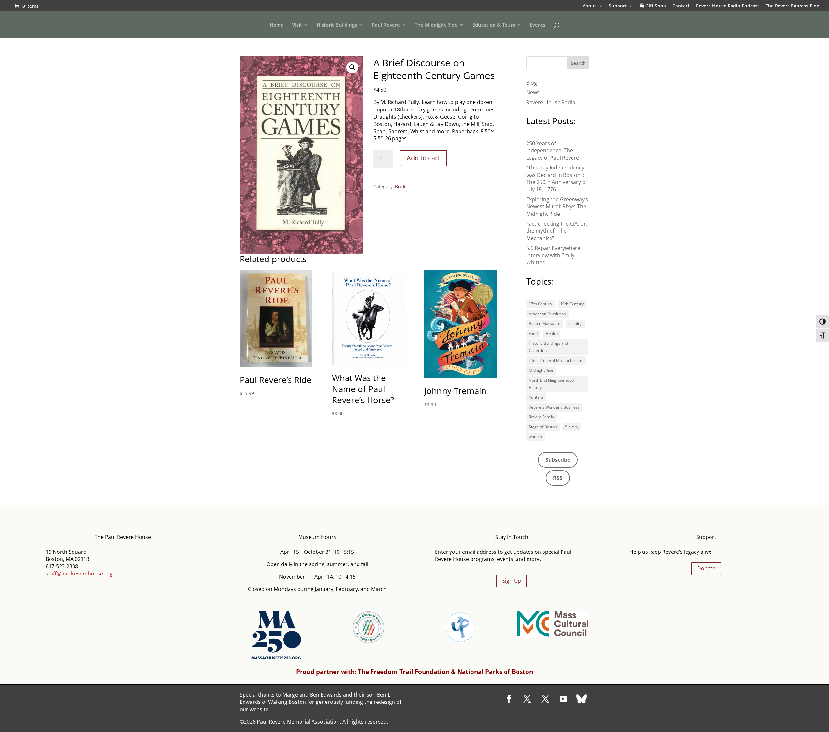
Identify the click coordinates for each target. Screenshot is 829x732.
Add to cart (423, 158)
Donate (706, 568)
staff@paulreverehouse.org (79, 573)
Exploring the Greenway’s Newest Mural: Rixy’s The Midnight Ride (557, 206)
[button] (352, 67)
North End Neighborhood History (551, 384)
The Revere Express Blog (792, 6)
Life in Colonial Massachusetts (556, 360)
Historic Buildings (337, 25)
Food (533, 333)
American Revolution (547, 314)
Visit (297, 25)
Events (537, 25)
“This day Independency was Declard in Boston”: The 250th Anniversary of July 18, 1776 (556, 178)
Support (618, 6)
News (532, 92)
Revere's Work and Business (554, 407)
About (589, 6)
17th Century (540, 304)
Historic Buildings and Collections (548, 347)
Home (277, 25)
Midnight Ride (541, 370)
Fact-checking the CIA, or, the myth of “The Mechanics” (556, 231)
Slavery (571, 427)
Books (401, 186)
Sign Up (511, 580)
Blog (531, 82)
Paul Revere (386, 25)
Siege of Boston (543, 427)
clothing (575, 323)
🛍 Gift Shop (653, 6)
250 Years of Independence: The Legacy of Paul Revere (552, 150)
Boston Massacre (544, 323)
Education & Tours (493, 25)
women (535, 436)
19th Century (572, 304)
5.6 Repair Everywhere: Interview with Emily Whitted (554, 255)
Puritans (536, 397)
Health (552, 333)
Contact (681, 6)
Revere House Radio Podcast (727, 6)
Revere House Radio (550, 102)
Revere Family (541, 417)
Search (578, 63)
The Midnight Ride (436, 25)
